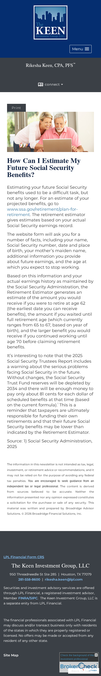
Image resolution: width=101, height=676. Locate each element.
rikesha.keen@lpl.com (64, 579)
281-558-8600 (29, 579)
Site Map (11, 655)
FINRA (23, 598)
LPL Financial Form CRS (24, 557)
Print (16, 108)
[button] (81, 49)
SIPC (34, 598)
